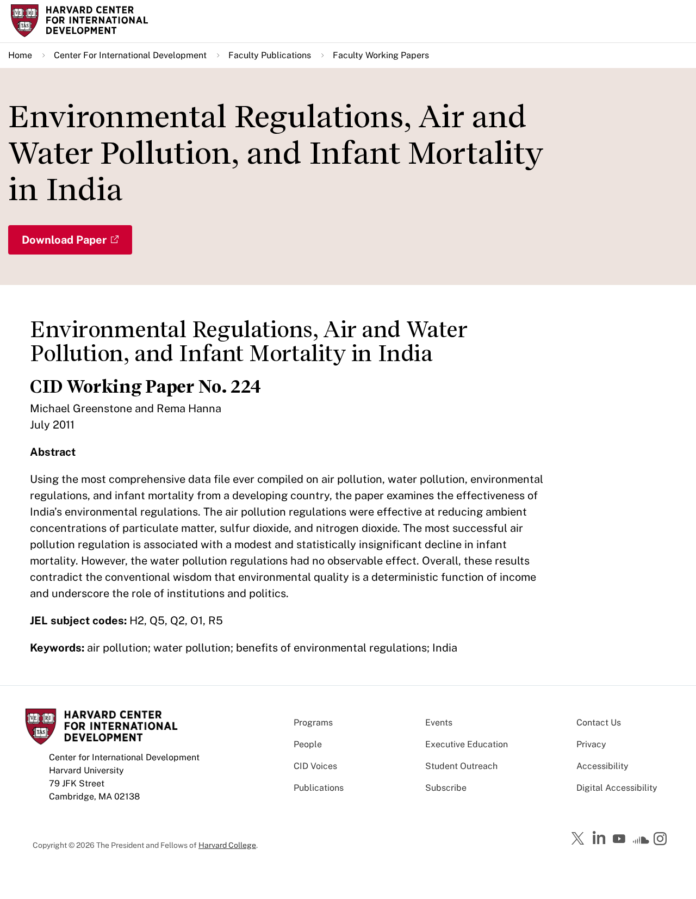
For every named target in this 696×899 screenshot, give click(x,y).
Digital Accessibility (616, 788)
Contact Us (598, 722)
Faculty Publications (269, 55)
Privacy (591, 744)
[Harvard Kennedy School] (89, 20)
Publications (319, 788)
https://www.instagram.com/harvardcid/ (662, 839)
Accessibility (602, 766)
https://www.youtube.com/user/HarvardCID (620, 839)
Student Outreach (461, 766)
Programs (313, 722)
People (308, 744)
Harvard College (227, 845)
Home (20, 55)
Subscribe (446, 788)
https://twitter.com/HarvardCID (579, 839)
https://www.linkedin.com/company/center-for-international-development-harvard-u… (600, 838)
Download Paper (64, 239)
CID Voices (315, 766)
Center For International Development (130, 55)
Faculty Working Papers (381, 55)
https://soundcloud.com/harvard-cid (641, 842)
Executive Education (466, 744)
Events (438, 722)
